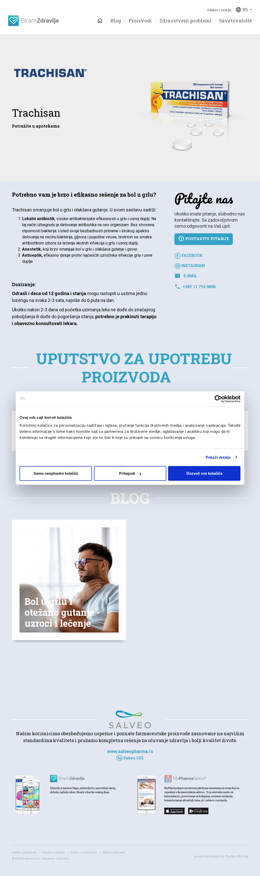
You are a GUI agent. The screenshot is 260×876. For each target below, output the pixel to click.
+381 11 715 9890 (195, 287)
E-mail (185, 276)
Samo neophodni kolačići (56, 473)
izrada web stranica (207, 856)
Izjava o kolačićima (83, 852)
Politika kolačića (53, 852)
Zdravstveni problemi (185, 20)
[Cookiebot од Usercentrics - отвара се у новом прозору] (218, 399)
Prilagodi (127, 473)
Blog (115, 20)
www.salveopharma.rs (130, 751)
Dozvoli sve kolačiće (204, 473)
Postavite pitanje (203, 238)
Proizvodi (140, 20)
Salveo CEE (133, 758)
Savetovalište (235, 20)
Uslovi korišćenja (114, 852)
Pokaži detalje (218, 457)
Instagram (193, 265)
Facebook (192, 255)
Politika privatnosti (24, 852)
